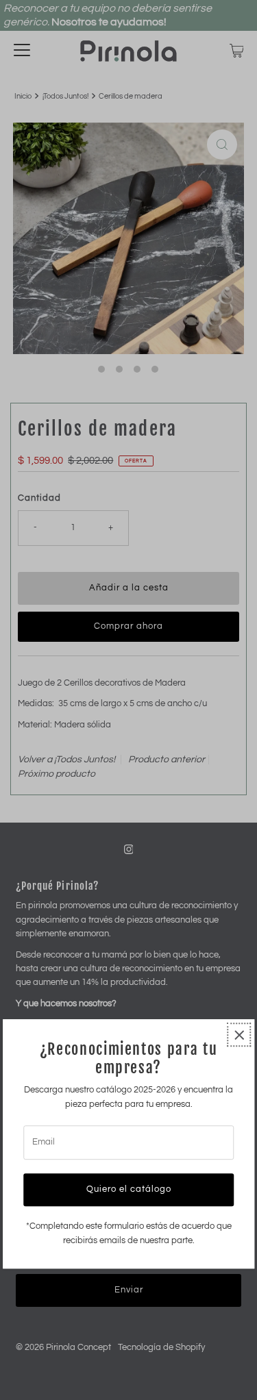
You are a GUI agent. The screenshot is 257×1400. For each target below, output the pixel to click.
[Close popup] (239, 1035)
